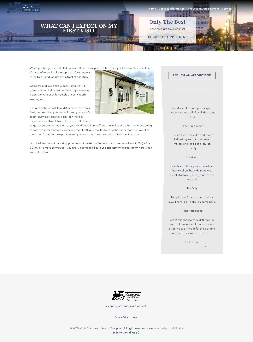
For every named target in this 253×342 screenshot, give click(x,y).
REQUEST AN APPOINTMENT (167, 37)
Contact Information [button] (172, 8)
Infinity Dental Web (125, 332)
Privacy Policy (121, 317)
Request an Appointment (203, 8)
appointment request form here (125, 148)
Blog (135, 317)
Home (152, 8)
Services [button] (227, 8)
